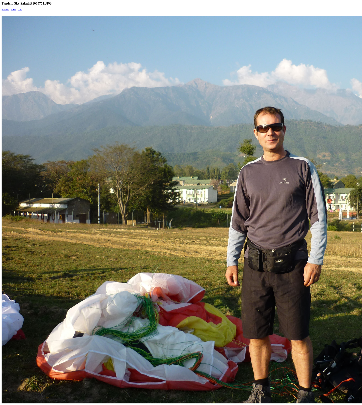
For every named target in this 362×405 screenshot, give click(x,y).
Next (20, 9)
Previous (5, 9)
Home (13, 9)
